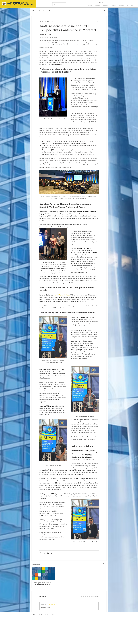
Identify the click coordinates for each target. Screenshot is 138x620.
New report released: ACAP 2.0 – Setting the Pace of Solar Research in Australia (42, 583)
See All (105, 564)
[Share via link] (52, 553)
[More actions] (98, 21)
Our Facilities (42, 11)
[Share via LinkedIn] (48, 553)
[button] (104, 11)
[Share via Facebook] (40, 553)
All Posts (33, 11)
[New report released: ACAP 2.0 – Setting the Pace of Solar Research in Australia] (43, 573)
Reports (51, 11)
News (58, 11)
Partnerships (66, 11)
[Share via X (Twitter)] (44, 553)
